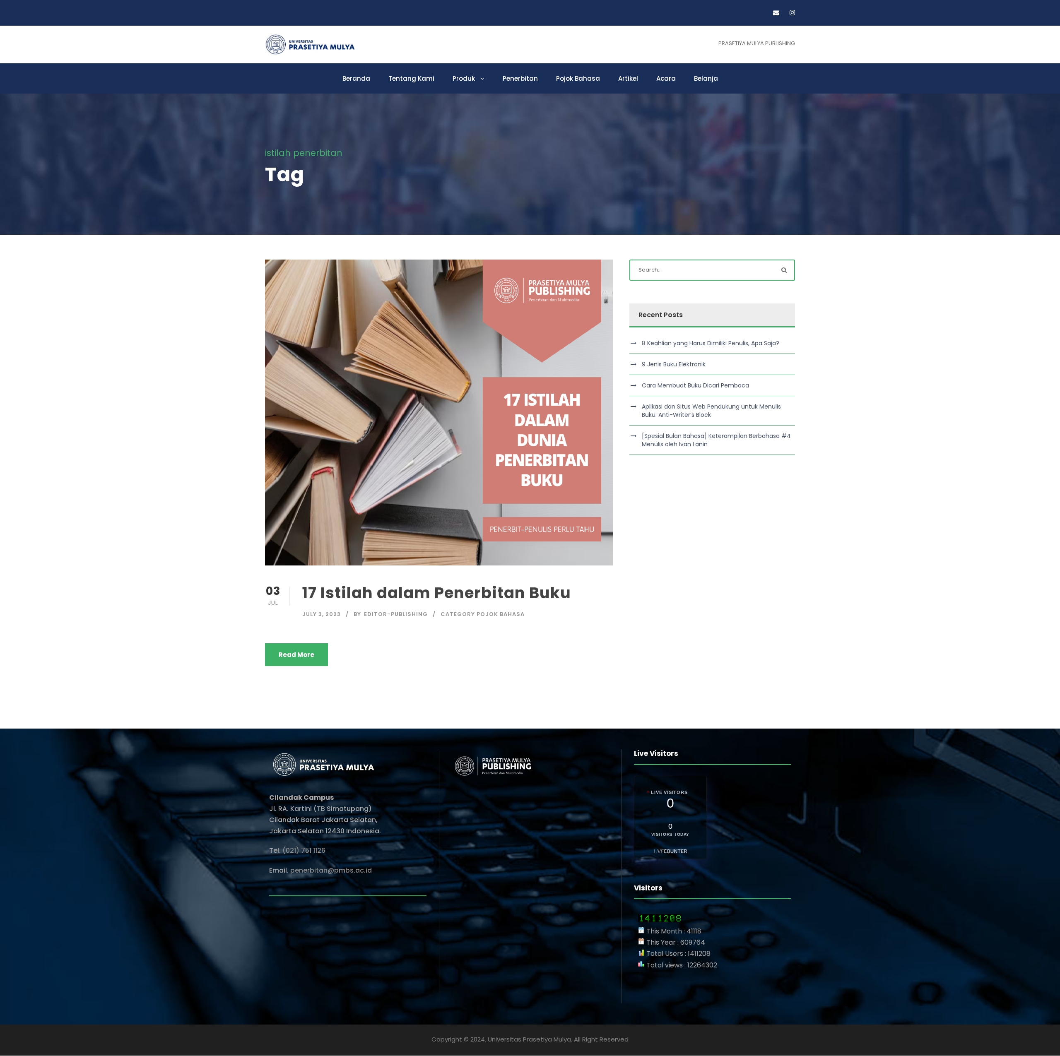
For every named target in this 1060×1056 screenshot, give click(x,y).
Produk (464, 78)
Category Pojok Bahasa (483, 614)
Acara (666, 78)
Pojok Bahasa (578, 78)
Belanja (706, 78)
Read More (296, 654)
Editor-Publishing (396, 614)
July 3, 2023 (321, 614)
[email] (776, 12)
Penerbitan (520, 78)
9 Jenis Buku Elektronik (674, 364)
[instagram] (792, 12)
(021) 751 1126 (303, 850)
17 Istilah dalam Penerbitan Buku (436, 593)
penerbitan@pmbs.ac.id (331, 870)
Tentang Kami (411, 78)
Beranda (356, 78)
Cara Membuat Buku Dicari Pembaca (695, 385)
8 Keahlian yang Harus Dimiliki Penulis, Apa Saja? (710, 343)
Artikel (628, 78)
